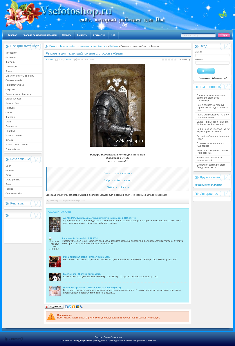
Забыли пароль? (219, 78)
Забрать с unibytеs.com (118, 173)
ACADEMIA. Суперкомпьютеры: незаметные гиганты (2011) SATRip (99, 218)
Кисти (9, 121)
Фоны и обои (12, 103)
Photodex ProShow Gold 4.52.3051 (80, 238)
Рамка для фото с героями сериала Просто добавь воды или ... (212, 107)
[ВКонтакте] (66, 307)
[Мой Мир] (78, 307)
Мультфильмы (13, 179)
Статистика (99, 35)
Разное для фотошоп (17, 144)
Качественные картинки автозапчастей (209, 159)
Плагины (10, 131)
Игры (8, 175)
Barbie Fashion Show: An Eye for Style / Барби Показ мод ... (213, 130)
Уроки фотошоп (14, 135)
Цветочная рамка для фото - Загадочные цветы (212, 166)
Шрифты (10, 117)
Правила (67, 35)
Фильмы (10, 170)
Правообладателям (113, 337)
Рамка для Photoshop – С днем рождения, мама (213, 116)
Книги (8, 184)
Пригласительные (15, 85)
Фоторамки (11, 53)
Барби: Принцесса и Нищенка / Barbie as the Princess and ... (213, 123)
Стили (9, 112)
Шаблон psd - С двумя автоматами (82, 274)
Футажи (9, 140)
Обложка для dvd (14, 80)
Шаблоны (10, 62)
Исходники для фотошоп (19, 94)
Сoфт (8, 166)
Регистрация (204, 78)
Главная (12, 35)
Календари (11, 66)
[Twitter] (70, 307)
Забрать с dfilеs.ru (118, 187)
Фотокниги (11, 57)
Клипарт (10, 71)
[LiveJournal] (82, 307)
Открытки (10, 89)
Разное (9, 189)
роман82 (70, 60)
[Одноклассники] (74, 307)
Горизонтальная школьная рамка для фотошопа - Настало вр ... (211, 98)
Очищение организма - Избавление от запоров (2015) (92, 287)
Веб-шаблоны (13, 149)
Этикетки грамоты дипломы (20, 76)
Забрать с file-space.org (118, 180)
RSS (113, 35)
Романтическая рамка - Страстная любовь (86, 257)
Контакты (82, 35)
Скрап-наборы (13, 98)
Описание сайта (14, 193)
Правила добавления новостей (40, 35)
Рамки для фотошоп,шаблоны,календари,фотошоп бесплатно (78, 46)
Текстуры (10, 108)
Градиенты (11, 126)
